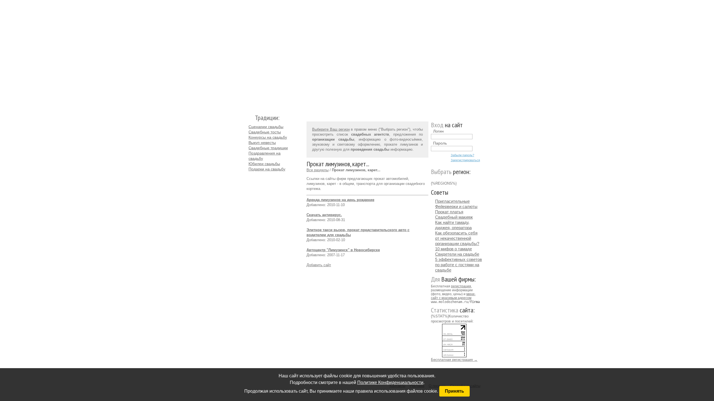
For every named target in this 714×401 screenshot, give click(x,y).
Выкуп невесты (262, 142)
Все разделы (318, 170)
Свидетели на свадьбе (457, 254)
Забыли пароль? (462, 155)
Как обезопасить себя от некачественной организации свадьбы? (457, 238)
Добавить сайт (319, 265)
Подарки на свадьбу (267, 169)
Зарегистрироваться (465, 160)
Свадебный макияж (454, 217)
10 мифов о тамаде (453, 248)
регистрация (461, 286)
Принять (454, 391)
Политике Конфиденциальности (390, 382)
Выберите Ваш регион (331, 129)
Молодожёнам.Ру (251, 54)
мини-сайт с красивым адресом (453, 296)
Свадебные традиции (268, 148)
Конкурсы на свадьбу (268, 137)
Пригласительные (452, 201)
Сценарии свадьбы (266, 126)
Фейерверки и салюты (456, 206)
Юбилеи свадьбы (264, 164)
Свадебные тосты (265, 132)
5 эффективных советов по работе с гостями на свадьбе (458, 264)
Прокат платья (449, 211)
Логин (438, 131)
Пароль (440, 143)
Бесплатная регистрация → (454, 360)
